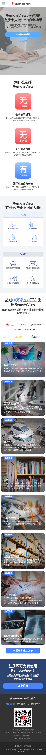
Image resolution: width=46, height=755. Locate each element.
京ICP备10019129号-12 (23, 738)
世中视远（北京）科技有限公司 (21, 750)
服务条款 (18, 746)
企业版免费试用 (23, 34)
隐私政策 (27, 746)
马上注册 (23, 685)
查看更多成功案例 (23, 650)
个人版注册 (23, 41)
